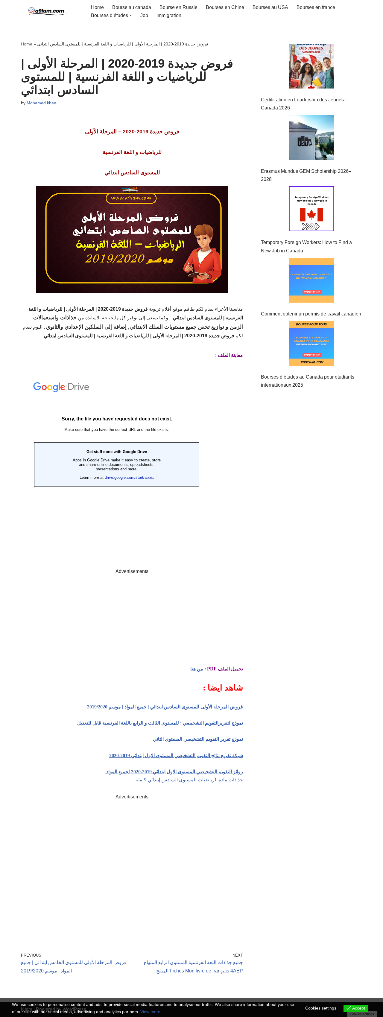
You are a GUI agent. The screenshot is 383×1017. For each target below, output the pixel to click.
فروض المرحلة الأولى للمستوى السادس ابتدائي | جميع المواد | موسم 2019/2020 (165, 706)
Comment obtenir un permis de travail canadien (311, 313)
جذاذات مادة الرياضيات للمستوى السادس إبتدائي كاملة (188, 779)
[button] (131, 15)
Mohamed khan (41, 102)
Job (144, 15)
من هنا (196, 668)
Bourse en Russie (178, 7)
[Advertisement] (132, 617)
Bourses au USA (270, 7)
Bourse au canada (131, 7)
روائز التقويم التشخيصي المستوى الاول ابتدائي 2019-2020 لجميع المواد (174, 771)
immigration (168, 15)
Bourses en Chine (225, 7)
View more (150, 1011)
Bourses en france (316, 7)
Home (97, 7)
